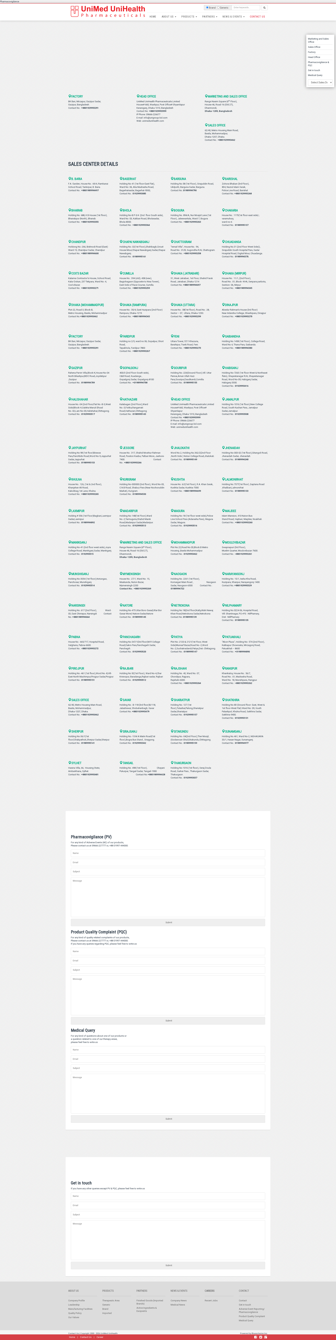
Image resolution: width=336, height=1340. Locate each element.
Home (153, 16)
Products (188, 16)
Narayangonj (234, 574)
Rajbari (128, 668)
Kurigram (129, 479)
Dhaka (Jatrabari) (186, 273)
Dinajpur (231, 305)
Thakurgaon (182, 763)
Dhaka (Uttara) (184, 305)
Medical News (178, 1304)
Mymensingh (132, 574)
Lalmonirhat (234, 479)
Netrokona (182, 605)
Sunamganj (233, 731)
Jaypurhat (78, 448)
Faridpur (129, 336)
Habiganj (231, 368)
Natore (128, 605)
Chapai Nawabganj (136, 242)
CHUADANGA (233, 242)
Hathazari (130, 399)
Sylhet (76, 763)
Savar (127, 700)
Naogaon (180, 574)
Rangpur (231, 668)
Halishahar (79, 399)
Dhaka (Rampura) (135, 305)
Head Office (314, 57)
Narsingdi (78, 605)
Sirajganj (130, 731)
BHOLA (127, 210)
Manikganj (79, 542)
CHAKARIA (231, 210)
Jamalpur (232, 399)
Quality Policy (75, 1313)
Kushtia (179, 479)
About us (73, 1290)
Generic (106, 1304)
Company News (179, 1300)
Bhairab (77, 210)
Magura (179, 511)
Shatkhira (232, 700)
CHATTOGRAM (182, 242)
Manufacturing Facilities (80, 1309)
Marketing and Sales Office (227, 96)
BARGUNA (180, 179)
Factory (312, 52)
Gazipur (76, 368)
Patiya (178, 637)
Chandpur (78, 242)
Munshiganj (80, 574)
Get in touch (314, 70)
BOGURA (179, 210)
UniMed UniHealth (109, 1333)
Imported (107, 1313)
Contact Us (257, 16)
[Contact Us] (255, 1337)
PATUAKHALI (233, 637)
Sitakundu (181, 731)
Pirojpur (77, 668)
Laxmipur (77, 511)
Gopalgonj (130, 368)
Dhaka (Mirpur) (235, 273)
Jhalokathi (182, 448)
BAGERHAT (129, 179)
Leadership (74, 1304)
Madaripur (130, 511)
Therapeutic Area (111, 1300)
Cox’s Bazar (79, 273)
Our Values (73, 1317)
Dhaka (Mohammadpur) (87, 305)
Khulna (76, 479)
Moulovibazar (235, 542)
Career (100, 1337)
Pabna (75, 637)
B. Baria (76, 179)
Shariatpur (182, 700)
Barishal (231, 179)
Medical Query (315, 75)
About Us (168, 16)
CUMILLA (128, 273)
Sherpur (77, 731)
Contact (244, 1290)
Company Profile (76, 1300)
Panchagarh (131, 637)
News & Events (233, 16)
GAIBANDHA (232, 336)
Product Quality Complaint (252, 1316)
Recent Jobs (211, 1300)
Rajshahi (180, 668)
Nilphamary (233, 605)
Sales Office (314, 47)
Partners (209, 16)
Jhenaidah (232, 448)
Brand (105, 1309)
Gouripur (180, 368)
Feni (176, 336)
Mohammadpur (184, 542)
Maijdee (230, 511)
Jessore (128, 448)
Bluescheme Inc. (260, 1333)
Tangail (128, 763)
